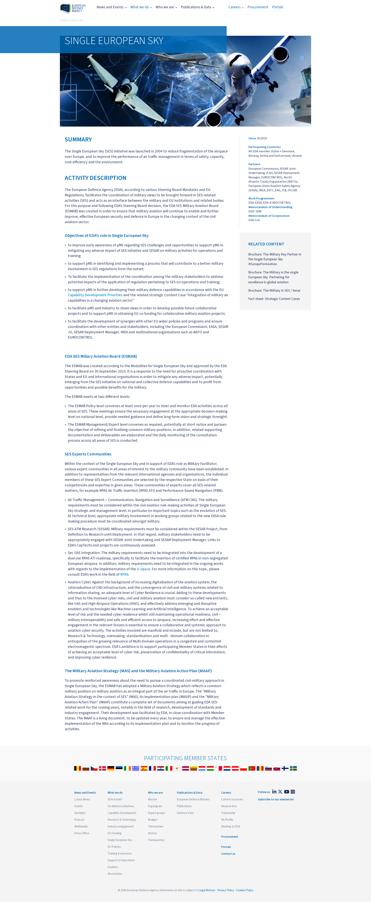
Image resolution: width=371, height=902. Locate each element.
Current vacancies (232, 799)
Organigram (155, 806)
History (152, 833)
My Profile (227, 820)
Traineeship (228, 813)
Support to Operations (121, 860)
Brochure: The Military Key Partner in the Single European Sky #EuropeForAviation (274, 259)
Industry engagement (121, 827)
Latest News (82, 799)
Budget (152, 820)
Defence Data (185, 813)
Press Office (81, 833)
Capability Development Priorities (95, 295)
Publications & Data (196, 7)
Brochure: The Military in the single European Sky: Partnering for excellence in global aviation (273, 277)
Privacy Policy (225, 890)
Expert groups (156, 813)
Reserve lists (229, 806)
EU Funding (115, 833)
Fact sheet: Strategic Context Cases (274, 298)
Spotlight (80, 813)
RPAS (124, 574)
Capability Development (122, 813)
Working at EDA (230, 827)
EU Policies (114, 847)
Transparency (156, 840)
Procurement (258, 7)
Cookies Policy (244, 890)
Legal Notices (207, 890)
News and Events (110, 7)
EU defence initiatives (121, 806)
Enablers (113, 867)
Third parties (155, 827)
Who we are (165, 7)
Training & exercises (120, 854)
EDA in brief (115, 799)
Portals (277, 7)
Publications (184, 806)
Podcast (79, 820)
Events (78, 806)
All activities (115, 874)
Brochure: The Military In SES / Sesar (274, 290)
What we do (139, 7)
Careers (235, 7)
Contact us (228, 854)
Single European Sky (71, 20)
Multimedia (81, 827)
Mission (152, 799)
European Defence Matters (193, 799)
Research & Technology (122, 820)
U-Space (143, 569)
